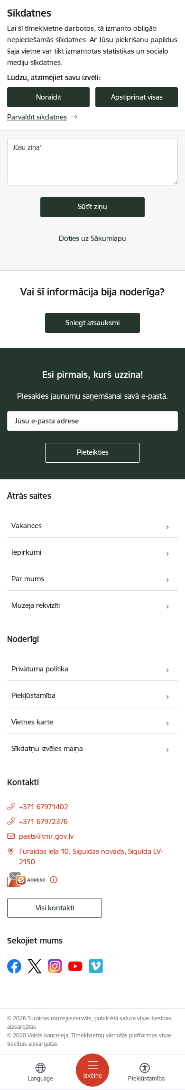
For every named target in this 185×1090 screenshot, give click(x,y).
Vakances (26, 525)
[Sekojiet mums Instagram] (55, 966)
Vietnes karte (32, 721)
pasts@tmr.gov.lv (46, 836)
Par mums (27, 578)
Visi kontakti (55, 907)
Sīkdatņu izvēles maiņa (47, 748)
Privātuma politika (39, 668)
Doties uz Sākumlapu (92, 238)
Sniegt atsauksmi (92, 322)
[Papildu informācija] (53, 879)
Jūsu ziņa (26, 147)
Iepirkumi (26, 552)
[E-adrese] (26, 880)
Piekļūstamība (33, 695)
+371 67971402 (43, 806)
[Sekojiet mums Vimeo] (96, 966)
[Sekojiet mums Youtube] (75, 965)
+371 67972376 (43, 821)
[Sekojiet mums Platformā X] (35, 966)
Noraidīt (48, 96)
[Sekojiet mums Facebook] (14, 966)
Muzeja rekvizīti (35, 605)
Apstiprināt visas (137, 96)
